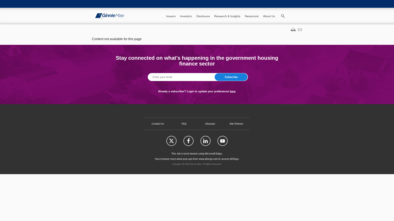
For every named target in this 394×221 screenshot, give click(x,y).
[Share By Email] (300, 30)
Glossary (210, 123)
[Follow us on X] (171, 141)
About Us (269, 16)
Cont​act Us (158, 123)
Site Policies (236, 123)
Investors (186, 16)
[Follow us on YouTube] (223, 141)
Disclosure (203, 16)
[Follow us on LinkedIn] (205, 141)
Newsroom (252, 16)
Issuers (171, 16)
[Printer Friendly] (293, 30)
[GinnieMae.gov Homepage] (109, 16)
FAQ (184, 123)
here (232, 91)
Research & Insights (227, 16)
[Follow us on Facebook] (188, 141)
